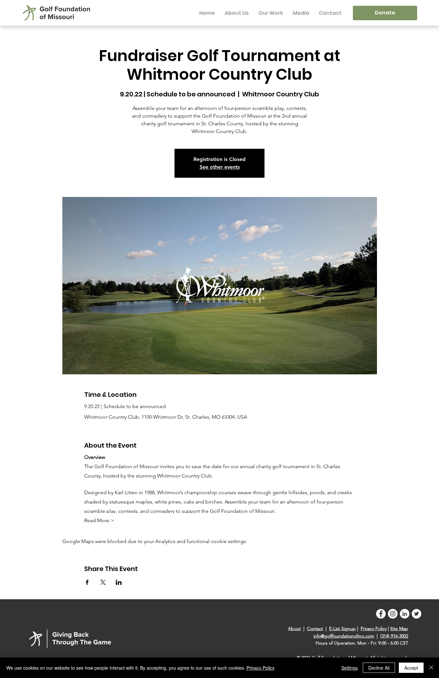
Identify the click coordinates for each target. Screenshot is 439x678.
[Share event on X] (103, 582)
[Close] (431, 668)
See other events (220, 167)
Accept (411, 668)
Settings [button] (349, 668)
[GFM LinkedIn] (404, 614)
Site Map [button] (399, 628)
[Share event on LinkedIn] (119, 582)
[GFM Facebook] (381, 614)
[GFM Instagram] (393, 614)
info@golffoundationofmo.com (343, 636)
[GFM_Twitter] (416, 614)
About (294, 628)
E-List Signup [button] (342, 628)
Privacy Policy (374, 628)
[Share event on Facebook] (87, 582)
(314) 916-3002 (394, 636)
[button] (237, 13)
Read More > (99, 520)
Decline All (379, 668)
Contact (315, 628)
